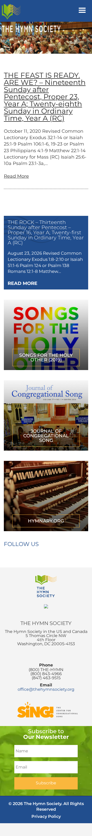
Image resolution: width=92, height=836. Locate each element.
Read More (16, 176)
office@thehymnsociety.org (46, 689)
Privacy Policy (46, 816)
